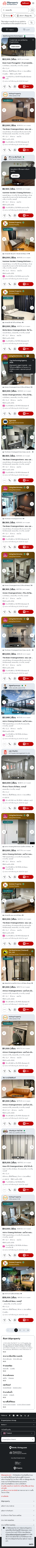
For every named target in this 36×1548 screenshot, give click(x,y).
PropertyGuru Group (8, 1420)
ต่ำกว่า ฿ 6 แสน (17, 1359)
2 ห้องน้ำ (5, 1395)
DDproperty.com (6, 1475)
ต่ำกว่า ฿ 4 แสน (7, 1359)
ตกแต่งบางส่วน (17, 1388)
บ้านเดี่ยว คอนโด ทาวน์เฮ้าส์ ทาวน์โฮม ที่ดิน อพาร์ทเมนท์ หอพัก (17, 1487)
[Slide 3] (16, 54)
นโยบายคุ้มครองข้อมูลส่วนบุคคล (15, 1534)
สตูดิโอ (5, 1378)
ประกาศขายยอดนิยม (7, 1520)
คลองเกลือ (5, 1368)
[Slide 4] (15, 120)
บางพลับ (12, 1368)
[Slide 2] (14, 54)
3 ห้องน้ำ (11, 1395)
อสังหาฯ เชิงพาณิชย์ (25, 1344)
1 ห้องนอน (11, 1378)
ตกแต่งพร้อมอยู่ (7, 1388)
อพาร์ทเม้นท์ (15, 1344)
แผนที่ (27, 30)
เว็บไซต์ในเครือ (6, 1430)
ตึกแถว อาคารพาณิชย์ (10, 1490)
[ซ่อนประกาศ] (27, 100)
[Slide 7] (21, 120)
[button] (33, 40)
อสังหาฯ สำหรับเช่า (7, 1511)
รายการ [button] (11, 30)
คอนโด (26, 1343)
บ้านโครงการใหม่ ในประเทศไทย (11, 1515)
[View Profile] (18, 36)
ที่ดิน (6, 1346)
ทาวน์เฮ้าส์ (9, 1344)
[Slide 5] (19, 54)
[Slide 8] (23, 120)
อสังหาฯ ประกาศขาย (7, 1506)
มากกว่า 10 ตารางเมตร (9, 1404)
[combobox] (17, 10)
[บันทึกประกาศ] (31, 100)
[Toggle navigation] (33, 3)
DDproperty (5, 1501)
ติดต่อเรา (4, 1425)
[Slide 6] (21, 54)
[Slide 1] (13, 54)
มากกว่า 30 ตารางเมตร (23, 1404)
